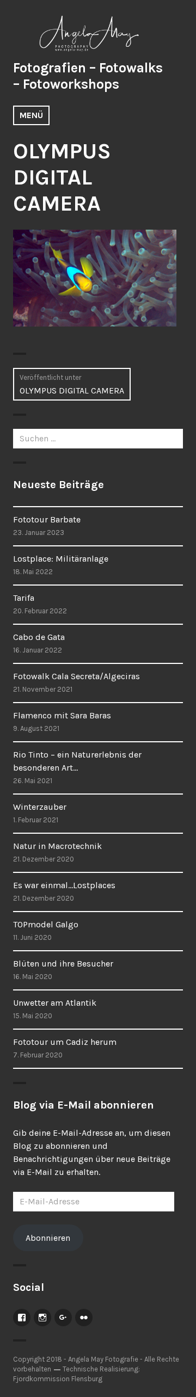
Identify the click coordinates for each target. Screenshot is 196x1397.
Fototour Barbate (47, 519)
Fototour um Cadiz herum (65, 1042)
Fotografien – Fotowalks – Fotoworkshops (88, 76)
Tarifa (23, 598)
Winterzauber (39, 807)
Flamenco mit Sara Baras (62, 715)
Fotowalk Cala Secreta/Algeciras (76, 676)
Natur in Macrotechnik (57, 846)
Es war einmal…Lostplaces (64, 885)
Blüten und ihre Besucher (63, 963)
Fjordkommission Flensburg (57, 1379)
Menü (31, 115)
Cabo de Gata (39, 637)
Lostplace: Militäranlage (60, 558)
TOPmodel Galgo (45, 924)
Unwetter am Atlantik (54, 1003)
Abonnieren (48, 1238)
